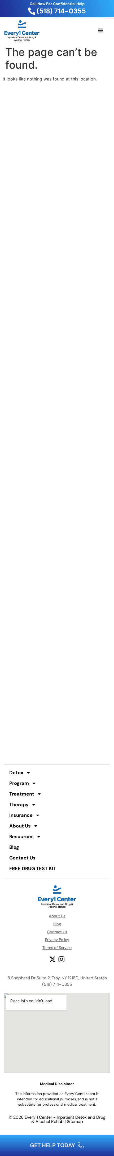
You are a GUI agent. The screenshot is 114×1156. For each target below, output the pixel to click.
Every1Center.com (80, 1094)
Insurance (21, 815)
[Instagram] (61, 959)
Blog (14, 847)
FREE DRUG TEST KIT (32, 868)
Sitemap (75, 1121)
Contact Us (22, 858)
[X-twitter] (52, 959)
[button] (100, 30)
